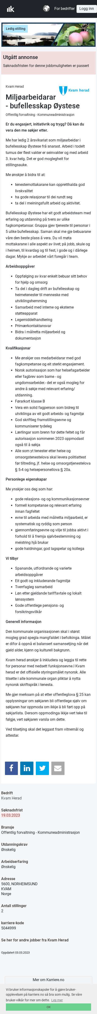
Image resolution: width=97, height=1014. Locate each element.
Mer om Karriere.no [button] (48, 980)
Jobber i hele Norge (30, 9)
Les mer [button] (57, 1000)
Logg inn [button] (86, 9)
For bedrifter (64, 9)
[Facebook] (11, 768)
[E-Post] (58, 768)
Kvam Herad (11, 798)
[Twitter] (42, 768)
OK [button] (49, 1007)
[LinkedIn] (26, 768)
